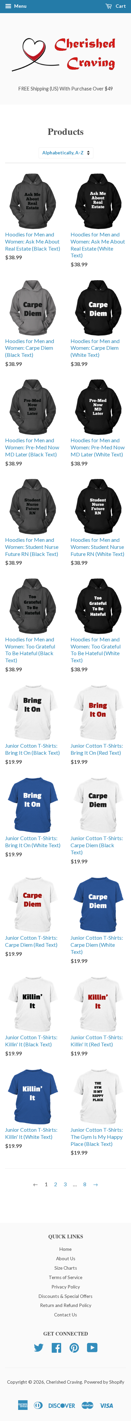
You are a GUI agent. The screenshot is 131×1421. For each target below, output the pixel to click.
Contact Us (65, 1314)
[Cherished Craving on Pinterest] (74, 1347)
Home (65, 1249)
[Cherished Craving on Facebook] (56, 1347)
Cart (120, 6)
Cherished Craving (64, 1382)
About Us (65, 1258)
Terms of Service (65, 1277)
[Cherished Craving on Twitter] (39, 1347)
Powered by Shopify (104, 1382)
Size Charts (65, 1268)
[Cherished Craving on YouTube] (92, 1347)
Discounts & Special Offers (65, 1296)
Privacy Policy (65, 1286)
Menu (20, 6)
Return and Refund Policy (65, 1305)
